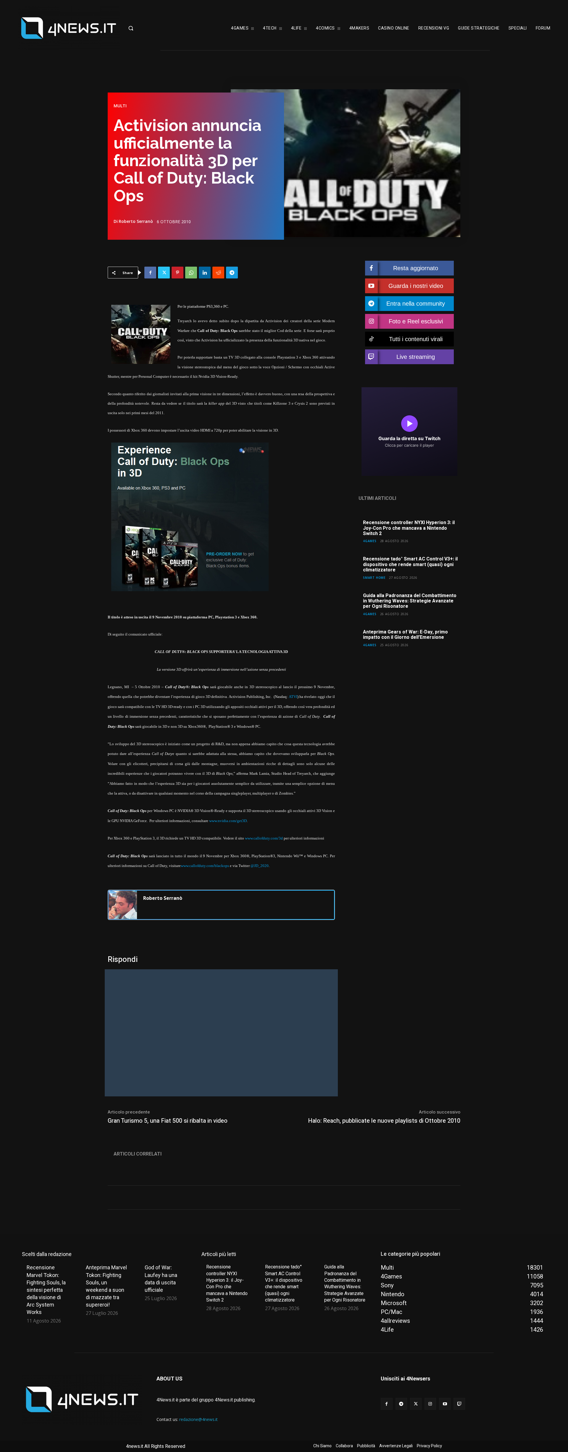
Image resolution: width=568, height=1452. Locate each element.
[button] (149, 28)
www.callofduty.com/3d (264, 838)
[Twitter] (164, 272)
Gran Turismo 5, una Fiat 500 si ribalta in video (167, 1120)
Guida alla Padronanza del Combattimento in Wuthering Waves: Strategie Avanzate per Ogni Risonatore (409, 601)
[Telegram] (232, 272)
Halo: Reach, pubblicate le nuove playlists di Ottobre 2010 (384, 1120)
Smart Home (374, 577)
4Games (370, 541)
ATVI (293, 696)
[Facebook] (150, 272)
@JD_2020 (260, 865)
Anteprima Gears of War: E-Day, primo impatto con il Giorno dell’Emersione (405, 634)
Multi (120, 106)
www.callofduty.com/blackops (205, 865)
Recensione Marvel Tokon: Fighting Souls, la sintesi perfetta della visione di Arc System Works (46, 1289)
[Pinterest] (177, 272)
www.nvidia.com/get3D (228, 821)
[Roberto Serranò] (123, 905)
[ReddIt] (218, 272)
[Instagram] (430, 1403)
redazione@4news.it (198, 1419)
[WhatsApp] (191, 272)
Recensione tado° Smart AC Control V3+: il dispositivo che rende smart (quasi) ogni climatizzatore (410, 564)
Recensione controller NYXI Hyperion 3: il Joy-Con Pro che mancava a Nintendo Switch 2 (409, 528)
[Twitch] (459, 1403)
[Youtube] (445, 1403)
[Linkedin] (205, 272)
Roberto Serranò (136, 221)
